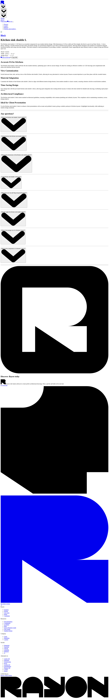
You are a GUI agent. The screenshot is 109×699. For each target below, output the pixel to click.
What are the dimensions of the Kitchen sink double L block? (16, 155)
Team (5, 636)
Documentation (8, 621)
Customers (7, 616)
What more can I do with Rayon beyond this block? (13, 193)
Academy (6, 624)
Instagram (6, 645)
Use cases (6, 613)
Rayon (6, 24)
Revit (5, 663)
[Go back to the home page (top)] (2, 3)
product (3, 5)
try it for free (4, 385)
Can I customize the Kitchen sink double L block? (13, 136)
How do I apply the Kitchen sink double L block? (13, 212)
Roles (5, 614)
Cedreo (6, 669)
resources (3, 9)
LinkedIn (6, 650)
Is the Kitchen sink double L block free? (11, 176)
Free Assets (7, 629)
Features (6, 609)
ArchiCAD (7, 665)
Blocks (6, 27)
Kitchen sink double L (10, 29)
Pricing (6, 611)
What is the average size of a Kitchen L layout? (13, 230)
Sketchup (6, 660)
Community (7, 623)
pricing (2, 18)
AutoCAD (7, 659)
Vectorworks (7, 662)
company (3, 14)
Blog (5, 626)
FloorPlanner (7, 666)
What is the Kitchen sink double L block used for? (13, 117)
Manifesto (6, 638)
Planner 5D (7, 668)
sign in (2, 20)
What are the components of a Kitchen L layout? (13, 248)
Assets (6, 26)
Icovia (5, 671)
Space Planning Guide (10, 627)
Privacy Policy (5, 675)
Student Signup (8, 631)
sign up (10, 21)
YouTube (6, 647)
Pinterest (6, 651)
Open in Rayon (6, 57)
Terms (10, 675)
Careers (6, 639)
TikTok (6, 648)
